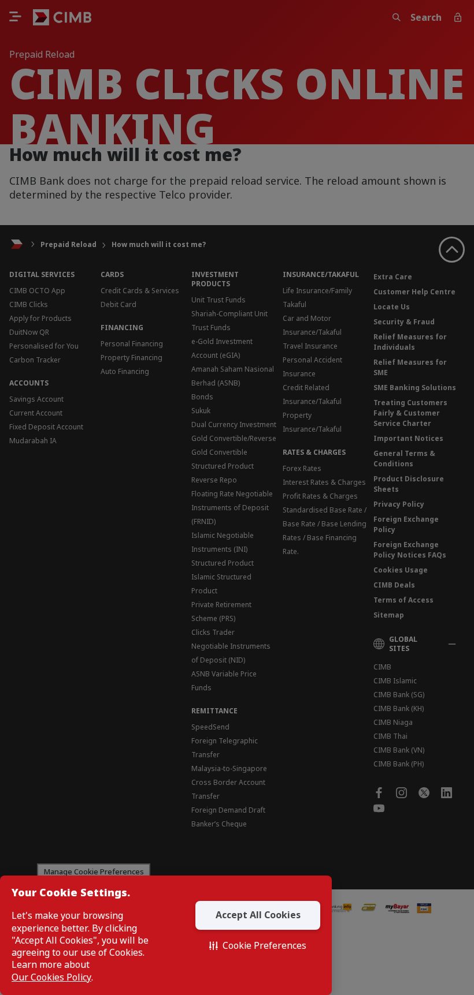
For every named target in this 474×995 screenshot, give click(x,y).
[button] (258, 946)
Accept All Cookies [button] (258, 914)
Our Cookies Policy (51, 977)
